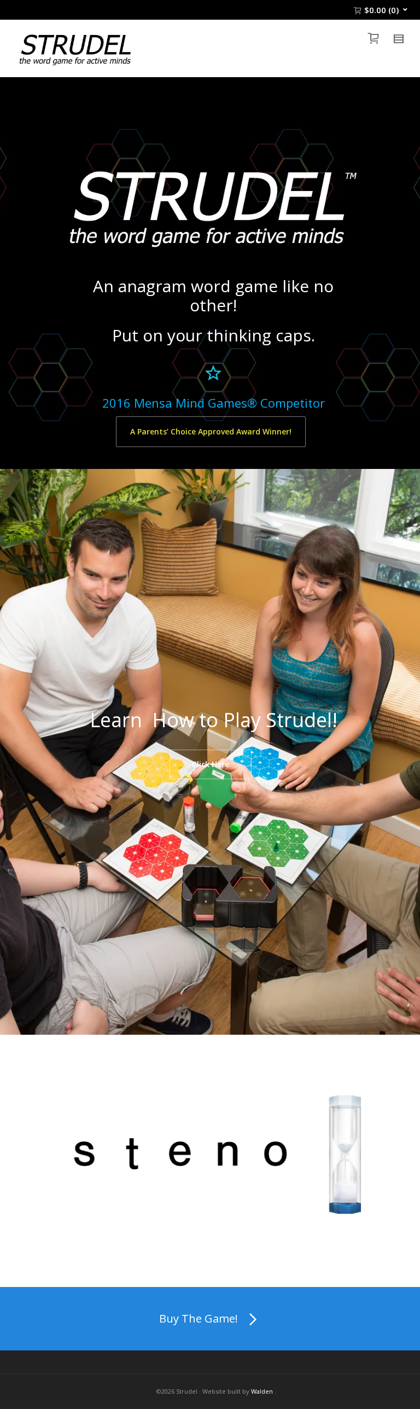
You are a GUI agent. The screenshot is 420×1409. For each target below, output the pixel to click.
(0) (381, 9)
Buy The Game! (198, 1318)
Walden (262, 1391)
